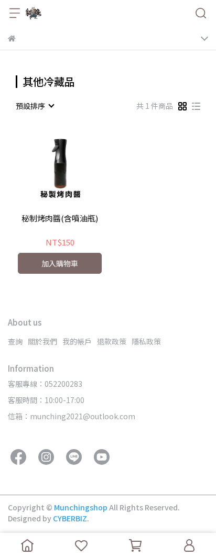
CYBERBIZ (70, 518)
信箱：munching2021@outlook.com (71, 416)
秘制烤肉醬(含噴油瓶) (59, 219)
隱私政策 (146, 341)
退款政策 (111, 341)
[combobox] (34, 105)
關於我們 (42, 341)
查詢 (15, 341)
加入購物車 (59, 263)
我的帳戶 (77, 341)
